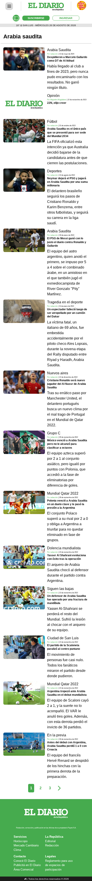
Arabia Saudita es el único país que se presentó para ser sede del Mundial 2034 (66, 132)
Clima (17, 850)
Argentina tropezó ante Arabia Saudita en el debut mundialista (67, 693)
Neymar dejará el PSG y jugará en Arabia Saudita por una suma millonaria (67, 182)
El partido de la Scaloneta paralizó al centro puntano (63, 647)
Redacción (52, 845)
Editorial (50, 841)
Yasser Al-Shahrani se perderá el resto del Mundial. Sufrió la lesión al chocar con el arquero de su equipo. (66, 619)
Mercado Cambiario (26, 845)
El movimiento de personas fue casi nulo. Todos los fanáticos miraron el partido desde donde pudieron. (66, 665)
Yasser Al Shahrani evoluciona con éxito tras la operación (66, 557)
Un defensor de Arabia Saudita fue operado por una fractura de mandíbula (67, 599)
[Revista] (16, 18)
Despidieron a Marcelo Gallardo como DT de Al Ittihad (67, 59)
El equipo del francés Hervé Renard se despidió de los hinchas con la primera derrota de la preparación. (68, 766)
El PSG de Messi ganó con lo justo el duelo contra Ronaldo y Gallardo (66, 242)
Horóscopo (20, 841)
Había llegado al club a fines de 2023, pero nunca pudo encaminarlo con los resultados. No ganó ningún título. (67, 77)
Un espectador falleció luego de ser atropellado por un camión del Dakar (67, 313)
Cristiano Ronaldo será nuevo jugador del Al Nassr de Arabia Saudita (66, 384)
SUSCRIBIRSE (36, 18)
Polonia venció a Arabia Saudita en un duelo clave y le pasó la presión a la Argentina (67, 504)
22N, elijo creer (56, 102)
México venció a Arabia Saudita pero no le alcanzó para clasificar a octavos (67, 444)
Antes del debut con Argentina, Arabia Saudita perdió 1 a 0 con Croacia (67, 746)
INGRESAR (65, 18)
